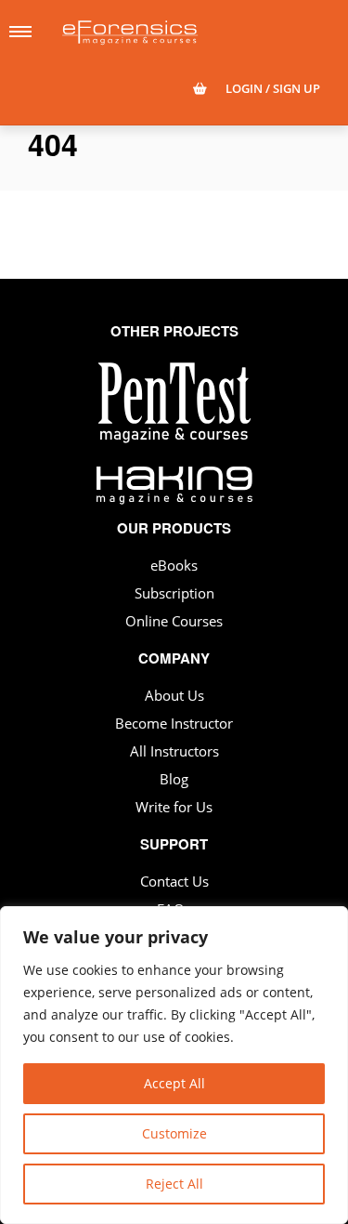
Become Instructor (174, 723)
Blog (174, 779)
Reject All (174, 1183)
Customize (174, 1133)
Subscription (174, 593)
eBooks (174, 565)
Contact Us (174, 881)
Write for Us (174, 806)
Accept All (174, 1083)
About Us (174, 695)
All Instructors (174, 751)
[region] (174, 1065)
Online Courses (174, 621)
